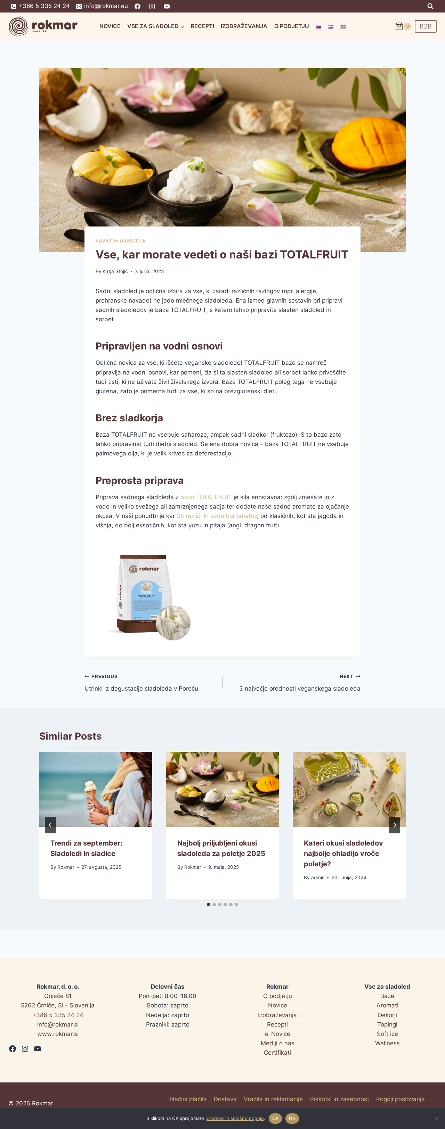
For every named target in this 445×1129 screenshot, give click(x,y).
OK (275, 1118)
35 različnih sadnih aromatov (217, 515)
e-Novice (277, 1033)
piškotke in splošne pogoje (234, 1118)
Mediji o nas (277, 1043)
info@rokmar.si (58, 1024)
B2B (426, 26)
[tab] (208, 904)
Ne (292, 1118)
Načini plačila (188, 1099)
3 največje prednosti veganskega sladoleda (300, 683)
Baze (387, 995)
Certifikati (277, 1052)
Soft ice (387, 1033)
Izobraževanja (244, 26)
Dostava (225, 1099)
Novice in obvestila (120, 241)
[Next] (394, 825)
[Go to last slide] (50, 825)
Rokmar (65, 867)
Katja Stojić (115, 271)
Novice (110, 26)
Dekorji (387, 1015)
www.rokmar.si (58, 1033)
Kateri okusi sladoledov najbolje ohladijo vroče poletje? (343, 853)
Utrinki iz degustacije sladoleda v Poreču (141, 683)
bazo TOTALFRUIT (206, 497)
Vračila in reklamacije (273, 1099)
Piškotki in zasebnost (339, 1099)
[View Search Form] (430, 6)
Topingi (387, 1024)
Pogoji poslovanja (400, 1099)
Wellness (387, 1043)
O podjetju (291, 26)
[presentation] (95, 789)
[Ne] (436, 1118)
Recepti (202, 26)
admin (318, 877)
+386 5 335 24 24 (57, 1015)
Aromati (387, 1005)
